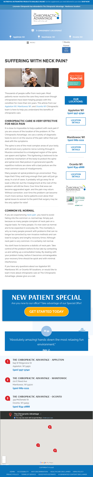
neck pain (31, 215)
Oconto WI (41, 106)
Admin (12, 472)
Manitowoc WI (24, 106)
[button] (46, 311)
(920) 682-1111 (76, 140)
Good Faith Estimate (47, 474)
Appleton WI (11, 106)
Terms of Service (28, 474)
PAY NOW (66, 50)
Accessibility (23, 472)
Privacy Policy (12, 474)
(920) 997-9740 (75, 113)
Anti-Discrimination (39, 472)
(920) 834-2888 (75, 167)
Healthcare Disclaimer (60, 472)
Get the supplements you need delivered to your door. (47, 2)
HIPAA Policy (78, 472)
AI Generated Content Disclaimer (72, 474)
